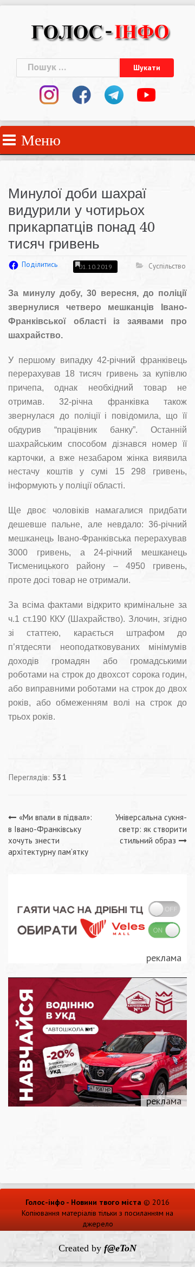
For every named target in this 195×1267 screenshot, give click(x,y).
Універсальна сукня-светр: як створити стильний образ (151, 829)
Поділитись (39, 264)
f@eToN (120, 1248)
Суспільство (167, 266)
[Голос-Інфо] (100, 30)
